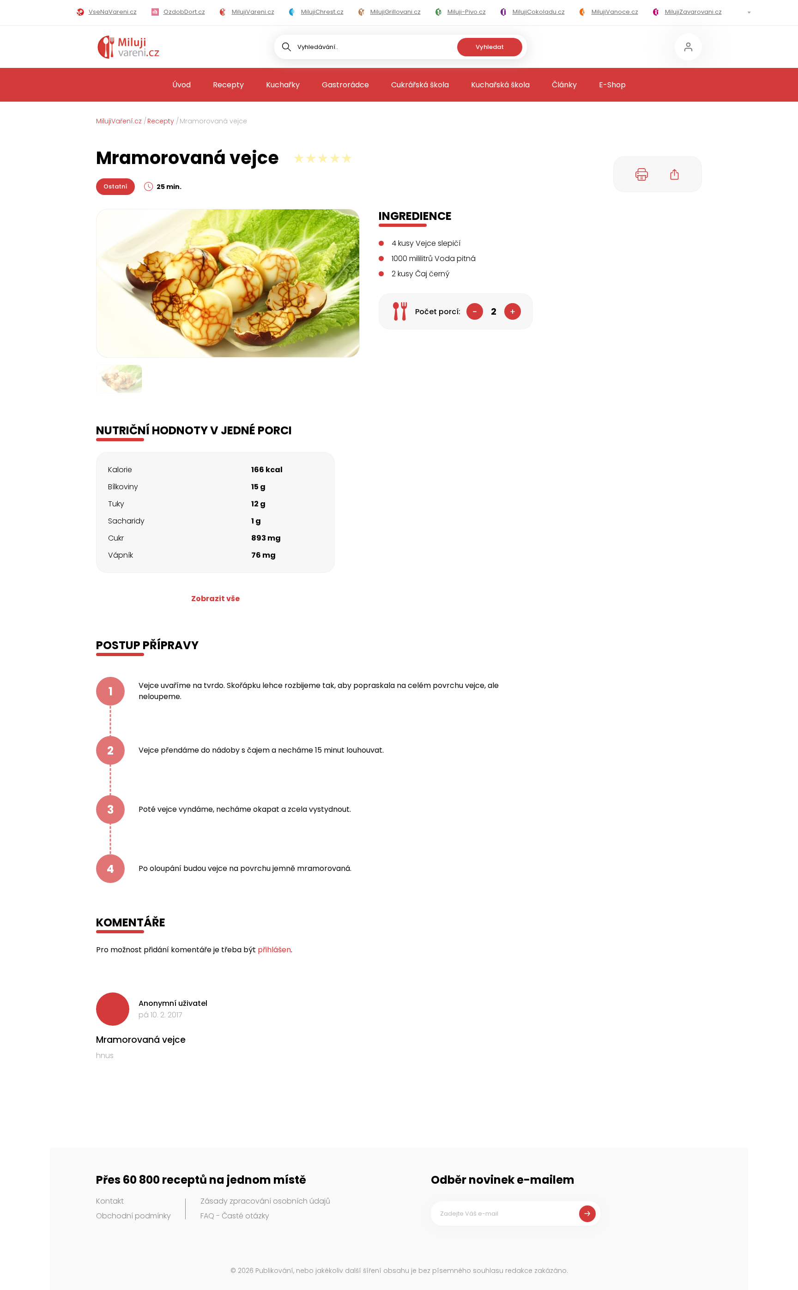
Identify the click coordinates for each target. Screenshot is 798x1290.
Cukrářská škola (420, 84)
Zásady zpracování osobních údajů (265, 1201)
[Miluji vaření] (128, 47)
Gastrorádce (345, 84)
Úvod (181, 84)
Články (564, 84)
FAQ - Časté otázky (234, 1216)
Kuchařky (283, 84)
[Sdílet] (674, 174)
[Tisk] (642, 174)
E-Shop (612, 84)
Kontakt (110, 1201)
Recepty (228, 84)
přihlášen (274, 949)
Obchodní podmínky (133, 1216)
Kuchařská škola (500, 84)
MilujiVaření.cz (119, 121)
